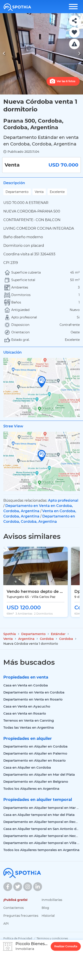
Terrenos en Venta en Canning (28, 720)
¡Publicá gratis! (15, 900)
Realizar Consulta (65, 946)
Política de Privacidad (17, 938)
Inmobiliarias (52, 900)
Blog (45, 908)
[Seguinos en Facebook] (7, 886)
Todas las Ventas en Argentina (28, 727)
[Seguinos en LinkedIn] (37, 886)
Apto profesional (63, 500)
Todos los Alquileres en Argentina (31, 788)
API (6, 924)
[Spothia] (17, 7)
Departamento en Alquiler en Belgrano (35, 781)
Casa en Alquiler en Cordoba (27, 767)
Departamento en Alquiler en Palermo (35, 753)
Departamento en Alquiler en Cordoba (35, 746)
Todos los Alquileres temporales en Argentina (41, 850)
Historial (48, 916)
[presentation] (3, 54)
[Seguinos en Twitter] (17, 886)
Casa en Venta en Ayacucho (26, 706)
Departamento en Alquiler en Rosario (34, 760)
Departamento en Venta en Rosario (33, 699)
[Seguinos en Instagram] (27, 886)
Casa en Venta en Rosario (24, 713)
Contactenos (13, 908)
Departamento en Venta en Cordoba (33, 692)
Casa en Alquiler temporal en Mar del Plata (39, 815)
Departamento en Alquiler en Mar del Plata (39, 774)
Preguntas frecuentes (20, 916)
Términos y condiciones (52, 938)
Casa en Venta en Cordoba (25, 685)
